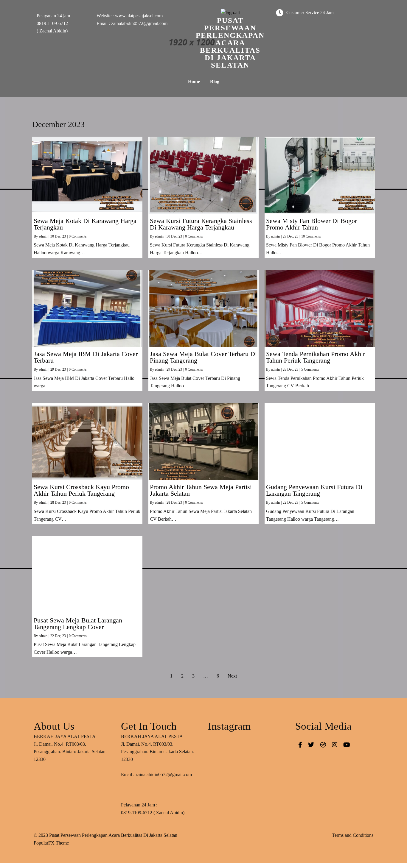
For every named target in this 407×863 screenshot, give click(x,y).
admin (43, 236)
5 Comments (310, 369)
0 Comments (78, 236)
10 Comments (311, 236)
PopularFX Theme (51, 842)
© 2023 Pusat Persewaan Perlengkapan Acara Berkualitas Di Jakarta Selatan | (106, 835)
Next (232, 675)
